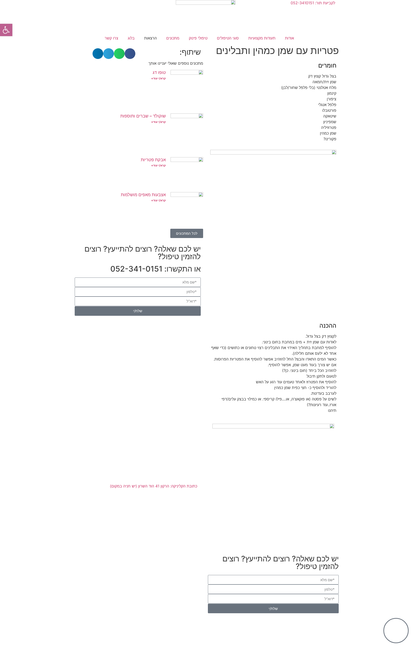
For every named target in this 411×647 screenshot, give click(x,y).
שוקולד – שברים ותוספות (143, 115)
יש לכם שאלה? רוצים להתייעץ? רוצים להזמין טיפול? (142, 252)
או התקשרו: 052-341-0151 (155, 268)
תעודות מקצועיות (261, 38)
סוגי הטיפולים (228, 38)
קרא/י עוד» (158, 78)
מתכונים (172, 38)
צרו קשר (111, 38)
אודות (289, 38)
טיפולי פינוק (198, 38)
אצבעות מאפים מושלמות (143, 194)
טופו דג (159, 72)
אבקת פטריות (153, 159)
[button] (130, 53)
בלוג (131, 38)
